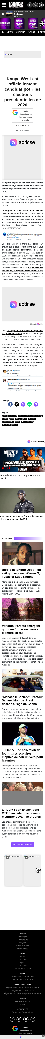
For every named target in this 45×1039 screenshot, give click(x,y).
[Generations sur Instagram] (32, 1019)
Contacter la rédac (22, 968)
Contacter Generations (22, 1012)
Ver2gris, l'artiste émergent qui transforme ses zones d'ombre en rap (21, 629)
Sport (31, 32)
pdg (32, 422)
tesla (25, 419)
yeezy (11, 419)
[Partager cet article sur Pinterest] (22, 405)
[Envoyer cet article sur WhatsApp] (29, 405)
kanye (17, 422)
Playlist (22, 942)
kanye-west (12, 416)
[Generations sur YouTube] (25, 1019)
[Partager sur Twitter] (16, 405)
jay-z (4, 416)
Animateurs (22, 939)
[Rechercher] (35, 4)
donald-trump (37, 416)
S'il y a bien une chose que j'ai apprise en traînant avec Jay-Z (22, 271)
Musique (20, 32)
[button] (13, 870)
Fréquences (22, 948)
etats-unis (25, 422)
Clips (22, 1004)
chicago (18, 419)
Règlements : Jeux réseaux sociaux (22, 987)
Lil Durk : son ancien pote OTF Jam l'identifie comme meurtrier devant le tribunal (21, 813)
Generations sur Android (22, 979)
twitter (5, 419)
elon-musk (6, 425)
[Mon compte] (41, 4)
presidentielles (7, 422)
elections (31, 419)
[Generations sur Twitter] (18, 1019)
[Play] (3, 14)
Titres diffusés (22, 945)
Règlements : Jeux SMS (23, 990)
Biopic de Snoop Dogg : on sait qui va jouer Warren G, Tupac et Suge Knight (21, 573)
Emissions (22, 936)
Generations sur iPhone (23, 976)
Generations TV (22, 1001)
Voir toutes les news (22, 844)
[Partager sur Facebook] (10, 405)
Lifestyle (22, 965)
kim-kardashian (24, 416)
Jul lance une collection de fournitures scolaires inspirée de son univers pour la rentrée (22, 755)
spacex (14, 425)
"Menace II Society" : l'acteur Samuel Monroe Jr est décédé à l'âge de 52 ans (22, 700)
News (10, 32)
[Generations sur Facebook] (12, 1019)
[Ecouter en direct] (30, 4)
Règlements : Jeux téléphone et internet (22, 993)
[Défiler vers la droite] (38, 870)
